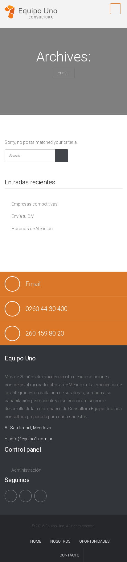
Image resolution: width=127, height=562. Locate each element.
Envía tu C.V (22, 216)
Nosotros (60, 541)
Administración (26, 470)
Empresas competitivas (34, 204)
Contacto (69, 555)
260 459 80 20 (45, 333)
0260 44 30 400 (47, 308)
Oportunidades (94, 541)
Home (62, 73)
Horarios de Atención (32, 228)
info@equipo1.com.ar (31, 438)
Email (33, 284)
